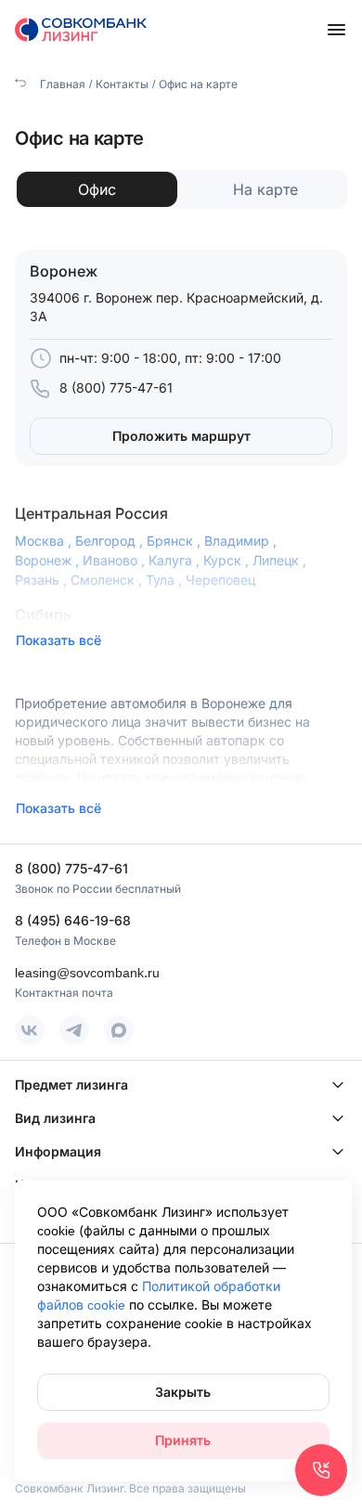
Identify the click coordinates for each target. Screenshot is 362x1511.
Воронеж (49, 560)
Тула (166, 580)
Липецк (281, 560)
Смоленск (108, 580)
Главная (61, 84)
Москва (45, 541)
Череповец (220, 580)
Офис (97, 189)
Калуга (176, 560)
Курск (227, 560)
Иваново (116, 560)
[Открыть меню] (336, 30)
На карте (265, 189)
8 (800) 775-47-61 (116, 387)
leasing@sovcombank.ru (87, 972)
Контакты (122, 84)
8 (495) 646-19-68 (73, 920)
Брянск (175, 541)
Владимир (242, 541)
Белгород (111, 541)
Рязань (43, 580)
